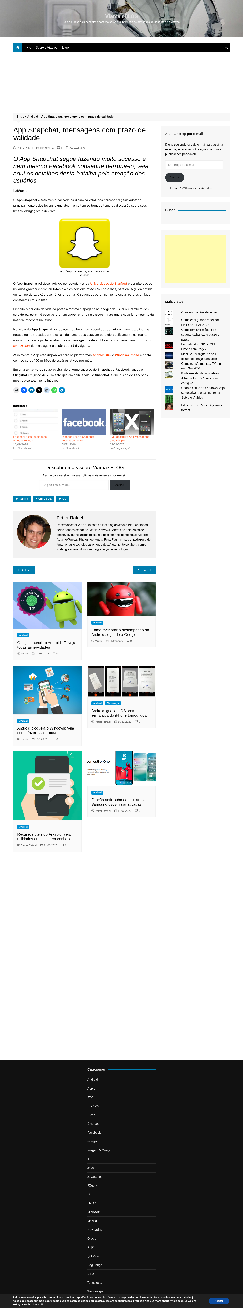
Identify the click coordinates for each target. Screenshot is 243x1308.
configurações (123, 1301)
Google (92, 1141)
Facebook (94, 1132)
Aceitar (219, 1301)
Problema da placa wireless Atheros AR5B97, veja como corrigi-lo (200, 378)
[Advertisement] (121, 80)
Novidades (94, 1229)
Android (32, 116)
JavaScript (94, 1176)
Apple (91, 1088)
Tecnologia (113, 703)
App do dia (45, 498)
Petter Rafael (25, 148)
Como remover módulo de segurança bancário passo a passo (200, 334)
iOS (82, 148)
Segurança (94, 1265)
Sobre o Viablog (47, 47)
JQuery (92, 1185)
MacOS (92, 1203)
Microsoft (93, 1212)
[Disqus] (84, 906)
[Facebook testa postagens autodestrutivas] (35, 422)
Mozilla (92, 1221)
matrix (24, 653)
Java (90, 1167)
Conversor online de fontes (199, 312)
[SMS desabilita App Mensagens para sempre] (132, 422)
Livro (65, 47)
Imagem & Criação (99, 1150)
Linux (91, 1194)
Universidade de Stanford (108, 283)
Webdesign (95, 1291)
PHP (90, 1247)
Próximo (142, 570)
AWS (90, 1097)
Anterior (26, 570)
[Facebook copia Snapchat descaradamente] (84, 422)
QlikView (93, 1256)
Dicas (91, 1115)
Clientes (93, 1106)
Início (27, 47)
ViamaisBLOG (121, 16)
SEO (90, 1273)
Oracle (91, 1238)
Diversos (93, 1123)
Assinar (120, 485)
